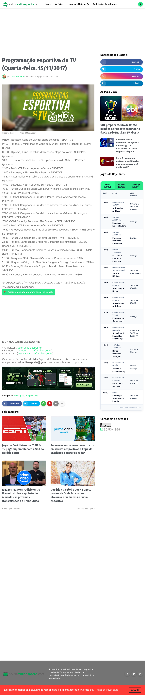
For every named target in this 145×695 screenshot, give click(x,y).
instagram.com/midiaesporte (35, 353)
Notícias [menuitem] (59, 4)
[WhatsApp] (43, 403)
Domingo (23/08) (136, 185)
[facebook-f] (127, 673)
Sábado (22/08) (121, 185)
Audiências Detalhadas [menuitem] (105, 4)
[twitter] (133, 673)
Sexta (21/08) (107, 185)
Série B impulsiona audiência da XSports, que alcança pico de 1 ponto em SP (127, 162)
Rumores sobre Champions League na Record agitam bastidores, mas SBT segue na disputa (127, 145)
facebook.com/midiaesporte (34, 350)
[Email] (56, 403)
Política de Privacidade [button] (106, 690)
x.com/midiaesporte (29, 347)
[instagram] (140, 673)
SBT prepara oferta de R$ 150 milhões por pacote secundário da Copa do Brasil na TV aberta (120, 128)
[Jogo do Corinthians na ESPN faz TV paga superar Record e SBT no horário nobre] (24, 428)
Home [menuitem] (48, 4)
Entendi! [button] (135, 690)
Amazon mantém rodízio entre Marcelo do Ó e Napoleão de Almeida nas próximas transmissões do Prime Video (21, 495)
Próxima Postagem (85, 508)
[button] (140, 4)
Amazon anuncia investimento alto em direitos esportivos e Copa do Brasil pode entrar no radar (72, 449)
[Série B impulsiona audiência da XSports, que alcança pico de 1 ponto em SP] (107, 161)
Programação (31, 396)
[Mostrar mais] (62, 403)
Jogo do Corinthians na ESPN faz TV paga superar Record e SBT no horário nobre (23, 449)
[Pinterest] (49, 403)
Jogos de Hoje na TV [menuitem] (79, 4)
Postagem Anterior (12, 508)
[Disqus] (48, 545)
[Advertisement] (48, 34)
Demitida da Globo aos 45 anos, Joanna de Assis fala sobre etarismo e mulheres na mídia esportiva (71, 495)
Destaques (19, 396)
